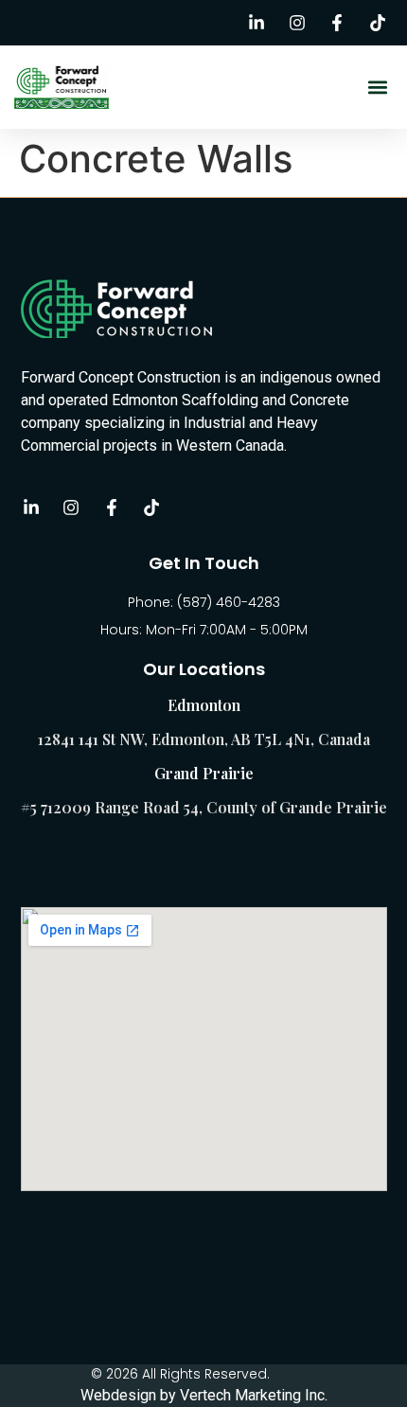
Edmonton (204, 705)
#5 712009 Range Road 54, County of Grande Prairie (204, 807)
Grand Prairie (204, 773)
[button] (377, 87)
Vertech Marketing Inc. (253, 1395)
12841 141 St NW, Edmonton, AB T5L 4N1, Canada (204, 739)
